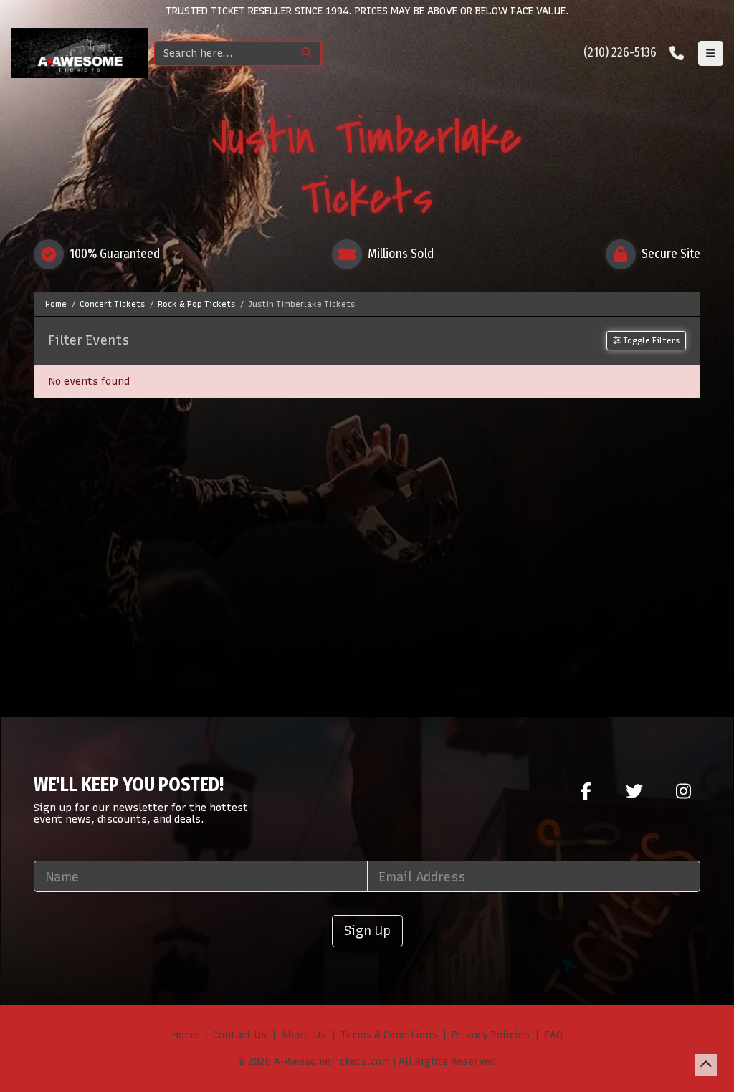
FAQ (553, 1035)
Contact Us (240, 1035)
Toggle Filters (650, 340)
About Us (303, 1035)
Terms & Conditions (388, 1035)
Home (185, 1035)
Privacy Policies (491, 1035)
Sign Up (367, 930)
